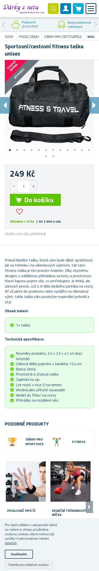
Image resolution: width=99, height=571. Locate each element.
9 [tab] (67, 148)
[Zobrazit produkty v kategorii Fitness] (57, 442)
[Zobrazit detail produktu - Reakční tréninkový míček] (70, 481)
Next (95, 24)
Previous (3, 24)
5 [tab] (38, 148)
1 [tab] (9, 148)
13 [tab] (45, 154)
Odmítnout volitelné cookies (28, 564)
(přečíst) (11, 542)
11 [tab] (82, 148)
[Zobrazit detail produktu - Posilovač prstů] (26, 481)
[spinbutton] (23, 186)
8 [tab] (60, 148)
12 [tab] (89, 148)
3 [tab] (24, 148)
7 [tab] (53, 148)
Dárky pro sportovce (34, 441)
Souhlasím (19, 554)
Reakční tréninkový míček (69, 513)
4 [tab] (31, 148)
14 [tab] (53, 154)
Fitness (78, 442)
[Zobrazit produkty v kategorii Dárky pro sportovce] (12, 442)
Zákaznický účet (65, 12)
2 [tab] (17, 148)
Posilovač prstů (21, 511)
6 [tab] (45, 148)
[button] (33, 186)
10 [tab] (74, 148)
